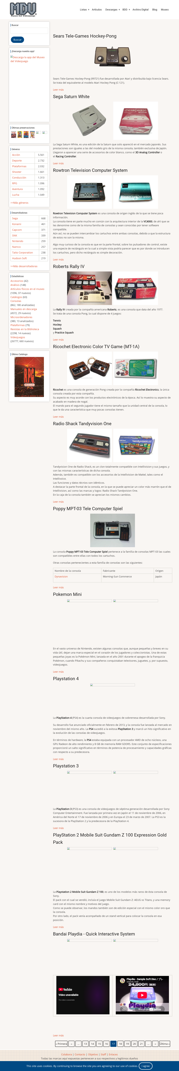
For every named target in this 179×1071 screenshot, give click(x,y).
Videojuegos (17, 337)
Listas (83, 9)
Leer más (58, 89)
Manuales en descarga (23, 309)
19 (127, 1043)
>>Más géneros (19, 202)
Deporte (17, 160)
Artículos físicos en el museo (27, 289)
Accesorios (16, 281)
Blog (154, 9)
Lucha (15, 194)
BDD (125, 9)
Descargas (111, 9)
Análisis (15, 285)
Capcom (17, 229)
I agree (146, 1066)
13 (85, 1043)
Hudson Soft (19, 258)
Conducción (19, 177)
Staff (103, 1054)
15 (99, 1043)
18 (120, 1043)
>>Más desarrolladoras (23, 266)
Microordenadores (21, 317)
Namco (16, 246)
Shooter (16, 171)
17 (113, 1044)
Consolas (15, 301)
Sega (15, 218)
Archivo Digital (141, 9)
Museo (165, 9)
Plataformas (19, 166)
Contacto (80, 1054)
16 (106, 1043)
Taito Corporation (22, 252)
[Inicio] (23, 10)
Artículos (97, 9)
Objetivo (93, 1054)
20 (134, 1043)
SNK (14, 235)
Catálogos (16, 297)
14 (92, 1043)
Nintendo (17, 241)
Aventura (17, 189)
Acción (16, 154)
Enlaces (113, 1054)
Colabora (66, 1054)
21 (141, 1043)
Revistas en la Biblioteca (24, 329)
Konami (16, 224)
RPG (14, 183)
